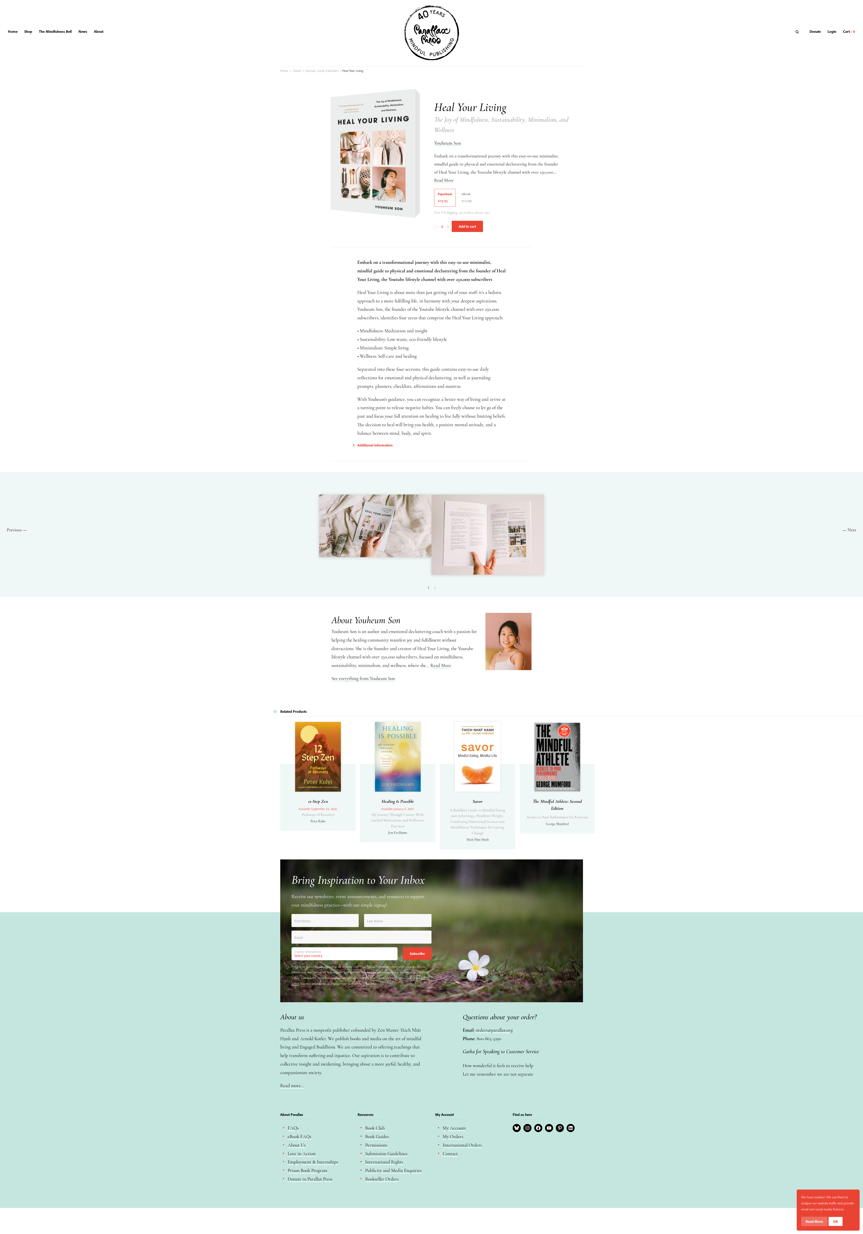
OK (835, 1221)
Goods (297, 71)
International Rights (384, 1162)
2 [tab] (435, 587)
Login (831, 31)
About (98, 31)
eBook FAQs (299, 1136)
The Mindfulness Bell (55, 31)
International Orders (462, 1145)
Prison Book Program (307, 1170)
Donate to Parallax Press (310, 1179)
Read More (444, 180)
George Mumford (557, 824)
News (82, 31)
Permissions (376, 1145)
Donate (815, 31)
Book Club (375, 1128)
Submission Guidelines (386, 1154)
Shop (28, 31)
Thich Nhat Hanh (477, 839)
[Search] (797, 31)
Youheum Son (447, 143)
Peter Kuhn (318, 821)
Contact (450, 1154)
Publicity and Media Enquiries (393, 1170)
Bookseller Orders (382, 1179)
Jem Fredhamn (397, 832)
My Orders (453, 1136)
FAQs (293, 1128)
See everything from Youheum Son (363, 678)
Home (13, 31)
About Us (297, 1145)
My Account (454, 1128)
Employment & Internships (313, 1162)
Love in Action (302, 1154)
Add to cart (467, 226)
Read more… (292, 1085)
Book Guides (377, 1136)
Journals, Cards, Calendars (321, 71)
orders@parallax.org (494, 1030)
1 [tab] (428, 587)
